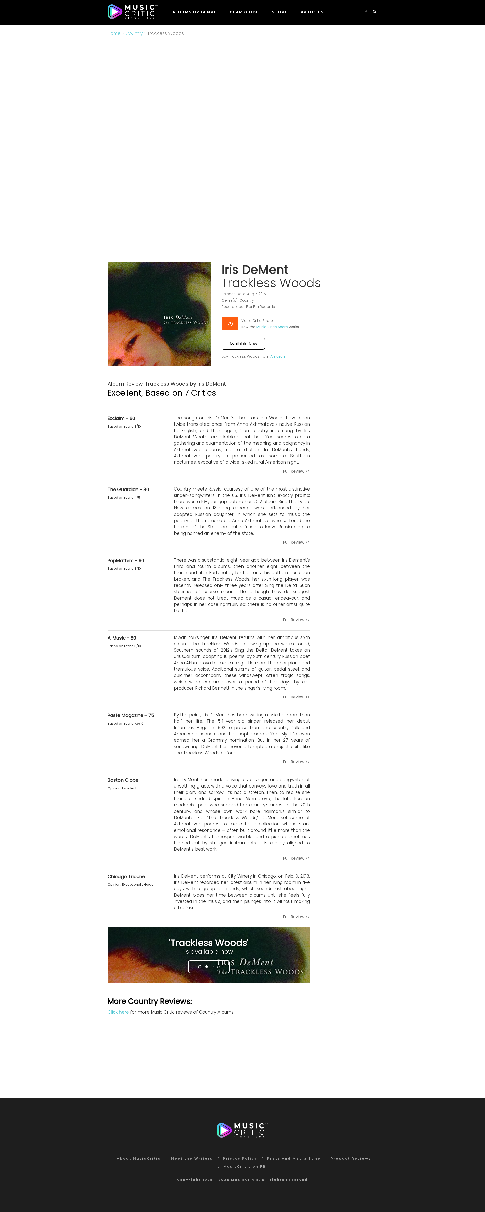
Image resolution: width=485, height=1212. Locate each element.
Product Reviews (351, 1158)
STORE (280, 12)
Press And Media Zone (294, 1158)
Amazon (277, 356)
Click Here (209, 967)
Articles (312, 12)
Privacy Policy (240, 1158)
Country (134, 33)
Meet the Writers (192, 1158)
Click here (118, 1012)
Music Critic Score (272, 326)
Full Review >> (296, 471)
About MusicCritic (139, 1158)
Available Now (243, 344)
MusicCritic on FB (244, 1166)
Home (114, 33)
